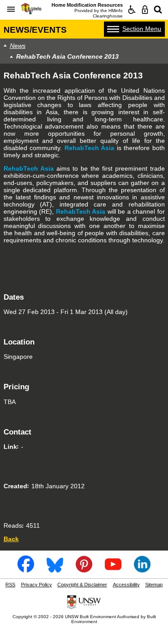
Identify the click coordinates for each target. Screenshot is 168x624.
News (18, 45)
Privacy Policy (36, 584)
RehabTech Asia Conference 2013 (67, 56)
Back (11, 538)
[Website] (158, 9)
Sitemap (154, 584)
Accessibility (126, 584)
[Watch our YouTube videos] (113, 569)
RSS (10, 584)
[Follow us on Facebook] (25, 569)
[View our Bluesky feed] (55, 569)
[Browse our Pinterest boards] (84, 569)
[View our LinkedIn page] (142, 569)
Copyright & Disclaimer (82, 584)
